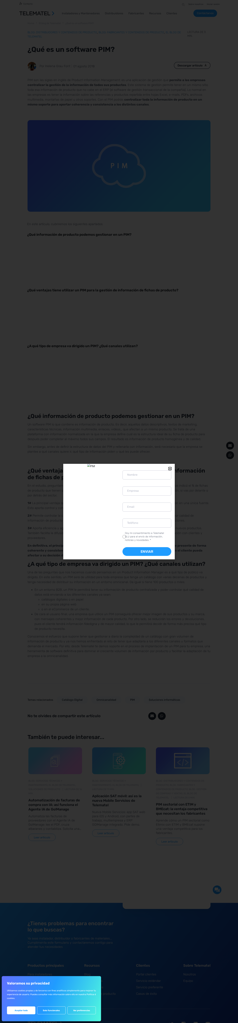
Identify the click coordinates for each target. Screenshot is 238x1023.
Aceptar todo (21, 1010)
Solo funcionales (51, 1010)
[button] (170, 468)
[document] (119, 511)
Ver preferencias (81, 1010)
